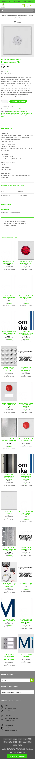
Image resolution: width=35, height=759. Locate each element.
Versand (6, 71)
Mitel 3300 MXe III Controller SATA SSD (9, 619)
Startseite (4, 1)
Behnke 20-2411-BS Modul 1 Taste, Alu (26, 548)
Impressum (7, 748)
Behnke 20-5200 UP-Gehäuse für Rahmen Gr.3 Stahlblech (9, 549)
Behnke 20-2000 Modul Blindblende (9, 512)
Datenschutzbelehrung (7, 749)
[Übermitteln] (31, 10)
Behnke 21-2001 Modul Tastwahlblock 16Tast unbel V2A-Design (26, 620)
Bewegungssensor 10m (7, 115)
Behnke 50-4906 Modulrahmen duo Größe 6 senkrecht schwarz (26, 333)
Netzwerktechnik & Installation (20, 16)
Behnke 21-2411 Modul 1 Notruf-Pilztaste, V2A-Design (26, 297)
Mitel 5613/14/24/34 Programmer (26, 655)
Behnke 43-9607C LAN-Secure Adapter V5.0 (26, 584)
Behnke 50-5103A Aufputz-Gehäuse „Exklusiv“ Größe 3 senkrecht (26, 477)
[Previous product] (19, 18)
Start (4, 16)
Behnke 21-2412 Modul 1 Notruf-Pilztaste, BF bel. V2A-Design (9, 333)
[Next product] (16, 18)
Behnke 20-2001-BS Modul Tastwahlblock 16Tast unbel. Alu (9, 369)
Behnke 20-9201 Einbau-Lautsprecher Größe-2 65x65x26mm (9, 585)
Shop (10, 1)
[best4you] (4, 6)
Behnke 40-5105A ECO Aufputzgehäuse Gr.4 (9, 262)
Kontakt (24, 1)
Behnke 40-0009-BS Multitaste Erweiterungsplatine (26, 369)
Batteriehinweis (30, 749)
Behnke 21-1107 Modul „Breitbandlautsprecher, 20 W (9, 297)
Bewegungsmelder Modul (17, 113)
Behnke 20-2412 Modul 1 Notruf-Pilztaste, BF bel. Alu (9, 404)
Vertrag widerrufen (17, 756)
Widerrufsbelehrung (19, 749)
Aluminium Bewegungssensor (15, 111)
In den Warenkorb (18, 101)
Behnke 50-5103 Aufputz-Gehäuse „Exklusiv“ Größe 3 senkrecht (9, 477)
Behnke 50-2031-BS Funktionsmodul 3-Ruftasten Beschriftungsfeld (9, 657)
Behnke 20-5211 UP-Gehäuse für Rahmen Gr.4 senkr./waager (9, 440)
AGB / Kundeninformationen (23, 748)
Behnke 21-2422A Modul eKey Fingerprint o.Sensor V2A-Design (26, 513)
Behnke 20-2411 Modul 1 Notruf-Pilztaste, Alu (26, 439)
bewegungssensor (28, 113)
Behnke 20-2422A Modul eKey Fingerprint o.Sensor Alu (26, 404)
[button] (23, 5)
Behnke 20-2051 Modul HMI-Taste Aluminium (26, 262)
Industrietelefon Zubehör (19, 115)
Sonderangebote (17, 1)
